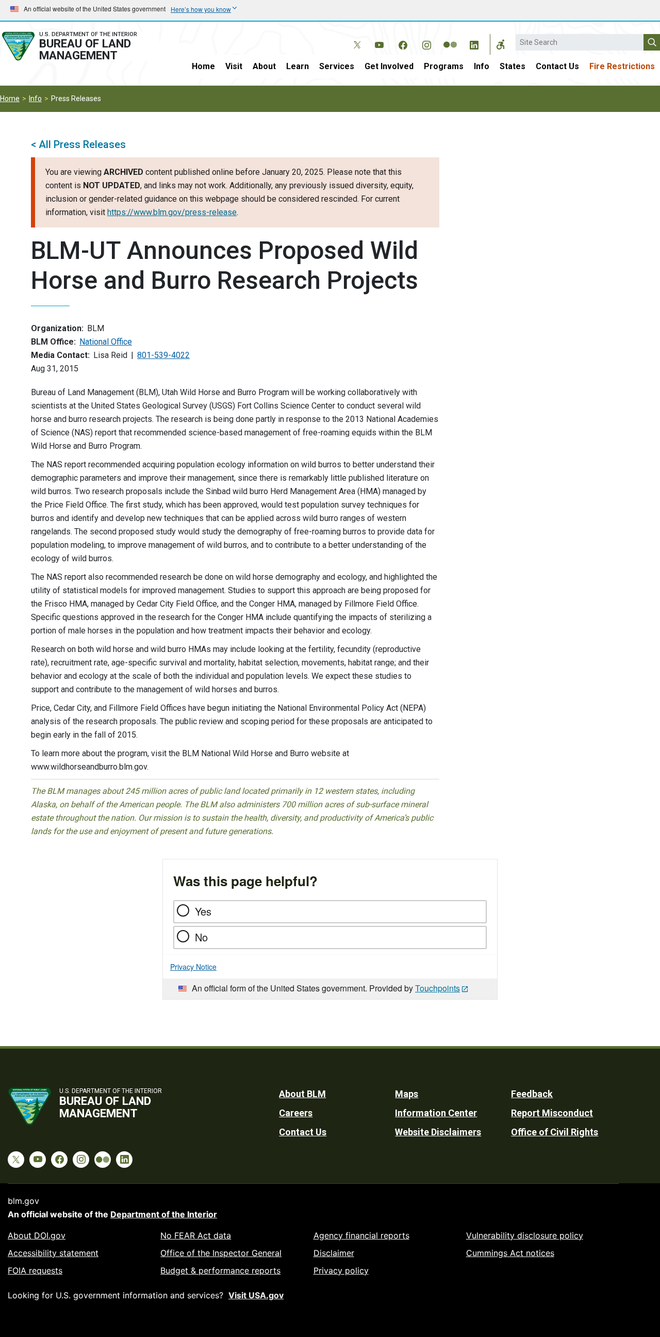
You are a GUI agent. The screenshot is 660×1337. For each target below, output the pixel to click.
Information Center (436, 1112)
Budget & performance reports (220, 1270)
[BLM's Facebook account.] (402, 43)
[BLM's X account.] (355, 37)
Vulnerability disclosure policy (524, 1235)
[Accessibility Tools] (500, 44)
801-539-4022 (163, 355)
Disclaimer (334, 1253)
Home (203, 66)
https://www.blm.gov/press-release (172, 212)
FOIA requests (35, 1270)
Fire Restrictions (622, 66)
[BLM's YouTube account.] (379, 43)
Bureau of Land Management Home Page (79, 46)
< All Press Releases (78, 144)
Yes (203, 911)
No (201, 937)
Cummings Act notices (510, 1253)
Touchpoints (437, 988)
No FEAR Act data (195, 1235)
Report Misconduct (552, 1112)
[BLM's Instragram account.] (426, 43)
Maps (406, 1093)
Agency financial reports (361, 1235)
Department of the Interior (163, 1214)
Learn (297, 66)
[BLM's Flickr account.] (450, 37)
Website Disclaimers (438, 1132)
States (512, 66)
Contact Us (557, 66)
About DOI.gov (36, 1235)
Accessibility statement (53, 1253)
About (264, 66)
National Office (105, 342)
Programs (444, 66)
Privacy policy (341, 1270)
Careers (295, 1112)
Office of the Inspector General (221, 1253)
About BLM (302, 1093)
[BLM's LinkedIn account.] (474, 43)
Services (336, 66)
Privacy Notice (193, 966)
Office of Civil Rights (554, 1132)
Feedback (532, 1093)
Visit (233, 66)
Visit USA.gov (256, 1295)
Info (481, 66)
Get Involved (389, 66)
